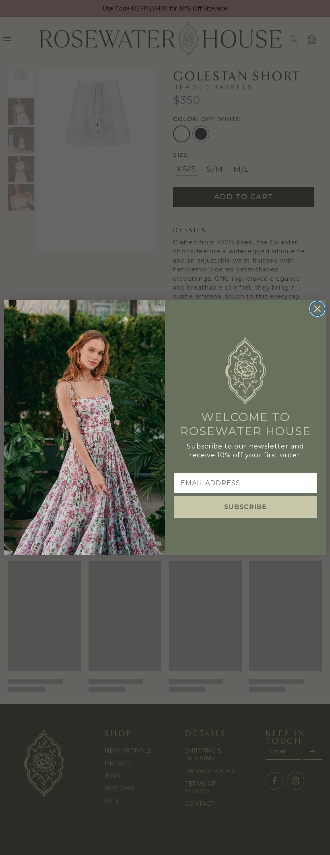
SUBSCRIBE (245, 507)
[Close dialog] (317, 309)
